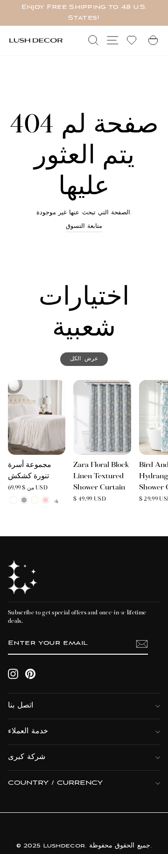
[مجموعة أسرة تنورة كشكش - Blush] (45, 500)
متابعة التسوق (84, 226)
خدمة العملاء (28, 732)
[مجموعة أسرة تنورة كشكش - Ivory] (34, 500)
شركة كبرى (26, 757)
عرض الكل (84, 359)
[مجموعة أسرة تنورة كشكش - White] (13, 500)
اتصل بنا (20, 706)
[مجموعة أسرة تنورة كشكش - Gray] (24, 500)
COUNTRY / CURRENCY (55, 783)
